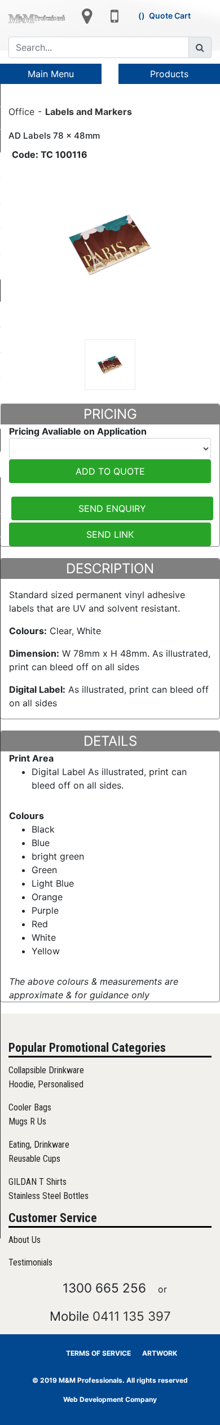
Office (21, 111)
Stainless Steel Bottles (48, 1196)
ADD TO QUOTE (110, 471)
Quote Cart (170, 15)
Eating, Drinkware (38, 1144)
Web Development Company (110, 1399)
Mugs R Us (27, 1121)
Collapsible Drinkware (46, 1070)
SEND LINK (110, 534)
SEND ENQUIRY (112, 508)
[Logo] (36, 17)
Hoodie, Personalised (45, 1084)
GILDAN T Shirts (37, 1181)
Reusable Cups (34, 1158)
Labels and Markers (88, 111)
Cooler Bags (29, 1107)
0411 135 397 (132, 1316)
